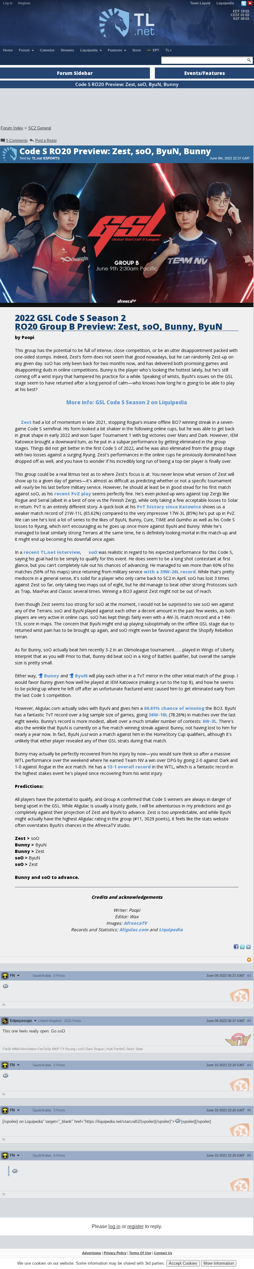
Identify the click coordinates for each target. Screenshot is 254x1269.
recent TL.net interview (52, 552)
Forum (25, 50)
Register (24, 3)
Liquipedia (225, 3)
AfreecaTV (135, 923)
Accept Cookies (183, 1263)
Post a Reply (46, 140)
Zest (26, 422)
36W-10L (158, 715)
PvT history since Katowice (169, 507)
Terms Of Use (140, 1253)
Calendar (47, 50)
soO (93, 552)
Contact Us (163, 1253)
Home (8, 50)
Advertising (91, 1253)
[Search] (249, 60)
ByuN (81, 676)
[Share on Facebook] (236, 947)
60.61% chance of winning (174, 708)
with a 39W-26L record (170, 572)
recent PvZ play (72, 494)
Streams (67, 50)
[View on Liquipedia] (5, 986)
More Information (219, 1263)
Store (136, 50)
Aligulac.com (133, 929)
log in (114, 1226)
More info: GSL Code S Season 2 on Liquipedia (126, 402)
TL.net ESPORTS (45, 158)
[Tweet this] (242, 947)
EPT (156, 50)
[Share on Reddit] (248, 946)
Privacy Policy (115, 1253)
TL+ (168, 50)
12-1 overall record (129, 767)
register (135, 1226)
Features (115, 50)
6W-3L (210, 721)
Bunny (51, 676)
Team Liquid (200, 3)
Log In (7, 3)
